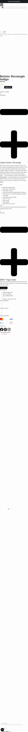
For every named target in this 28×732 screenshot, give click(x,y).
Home (1, 34)
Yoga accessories (7, 34)
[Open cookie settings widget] (2, 729)
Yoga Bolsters (15, 34)
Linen (14, 189)
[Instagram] (9, 329)
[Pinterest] (5, 329)
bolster (1, 182)
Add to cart (8, 87)
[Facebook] (1, 329)
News (3, 728)
